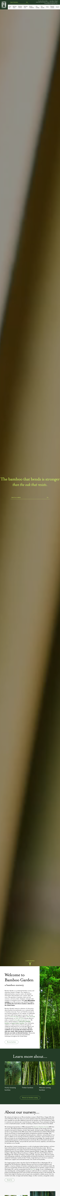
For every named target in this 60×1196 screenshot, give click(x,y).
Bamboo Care (26, 7)
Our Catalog (37, 7)
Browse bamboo (11, 1042)
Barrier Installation (31, 7)
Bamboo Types (14, 7)
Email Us (9, 1180)
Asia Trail (33, 1169)
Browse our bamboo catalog (30, 1097)
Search (57, 7)
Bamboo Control (20, 7)
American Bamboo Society (41, 1127)
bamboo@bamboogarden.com (51, 3)
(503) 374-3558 (30, 1016)
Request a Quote (52, 7)
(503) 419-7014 (19, 1018)
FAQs (47, 7)
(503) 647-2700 (14, 1016)
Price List (10, 7)
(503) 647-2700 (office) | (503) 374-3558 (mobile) (47, 2)
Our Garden (42, 7)
